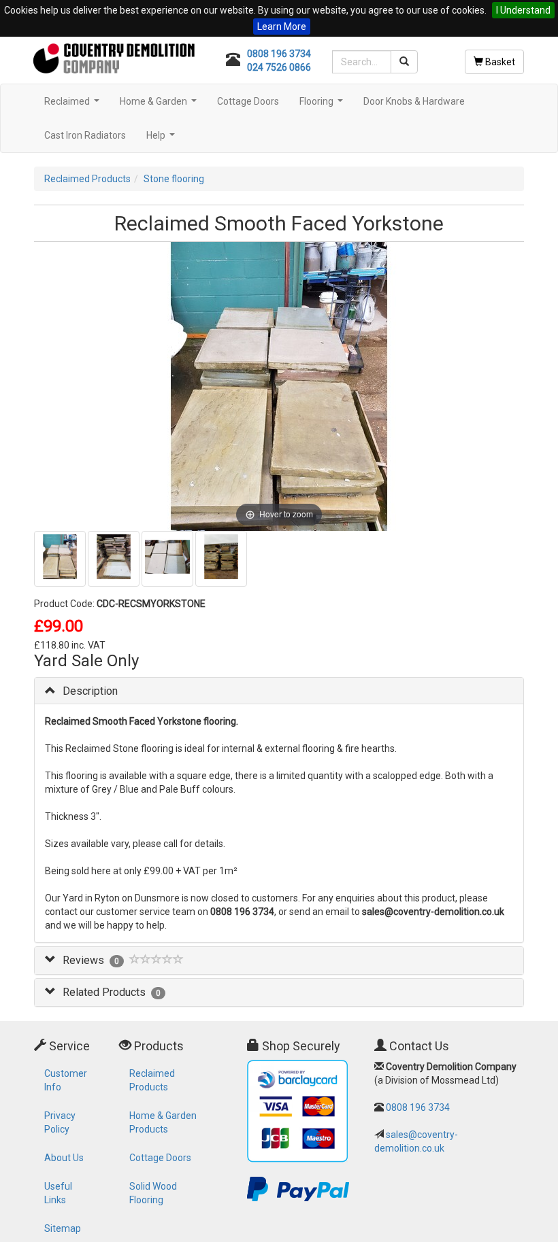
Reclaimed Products (87, 178)
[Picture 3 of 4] (167, 559)
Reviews (83, 960)
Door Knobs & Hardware (414, 101)
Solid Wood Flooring (153, 1193)
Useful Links (58, 1193)
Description (90, 691)
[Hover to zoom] (279, 385)
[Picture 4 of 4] (221, 559)
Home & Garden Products (163, 1122)
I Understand (523, 10)
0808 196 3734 (279, 53)
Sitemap (62, 1228)
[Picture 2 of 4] (114, 559)
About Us (64, 1157)
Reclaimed (73, 105)
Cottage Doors (248, 101)
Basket (499, 61)
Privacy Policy (60, 1122)
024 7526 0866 (279, 67)
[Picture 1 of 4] (60, 559)
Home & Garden (160, 105)
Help (162, 139)
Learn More (281, 26)
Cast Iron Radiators (85, 135)
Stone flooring (174, 178)
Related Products (104, 992)
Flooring (322, 105)
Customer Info (65, 1080)
